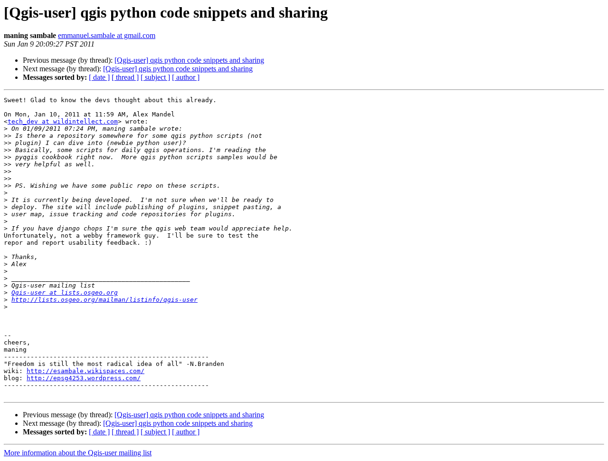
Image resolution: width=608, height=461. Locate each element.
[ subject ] (155, 77)
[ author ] (186, 77)
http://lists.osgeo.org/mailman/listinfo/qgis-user (104, 299)
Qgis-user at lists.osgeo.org (64, 292)
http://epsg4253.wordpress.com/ (84, 378)
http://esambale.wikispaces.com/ (85, 371)
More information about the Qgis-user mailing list (78, 453)
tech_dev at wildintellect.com (63, 121)
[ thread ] (125, 77)
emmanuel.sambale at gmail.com (106, 35)
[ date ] (99, 77)
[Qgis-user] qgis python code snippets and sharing (189, 60)
